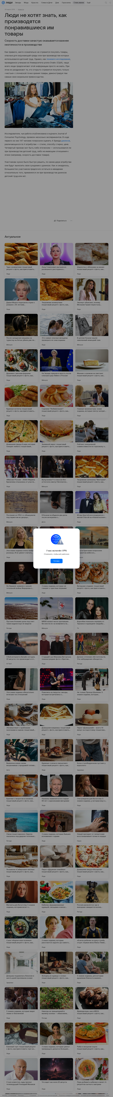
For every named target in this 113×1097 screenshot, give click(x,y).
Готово (56, 561)
